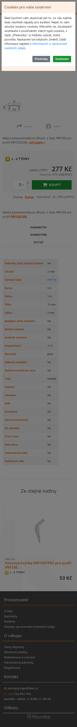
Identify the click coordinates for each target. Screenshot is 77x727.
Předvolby (41, 59)
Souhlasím (62, 59)
